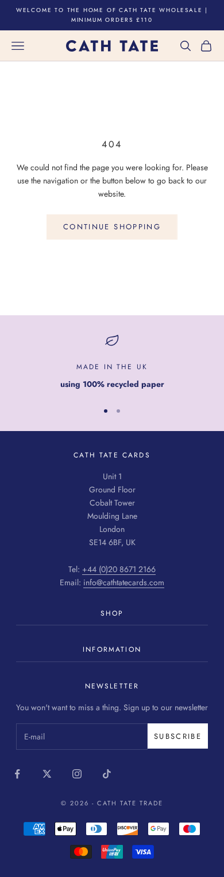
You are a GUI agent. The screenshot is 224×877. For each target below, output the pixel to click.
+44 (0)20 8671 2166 (119, 569)
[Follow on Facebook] (17, 774)
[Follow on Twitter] (47, 774)
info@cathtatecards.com (123, 582)
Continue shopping (112, 226)
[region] (112, 362)
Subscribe (178, 736)
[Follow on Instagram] (77, 774)
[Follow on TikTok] (107, 774)
